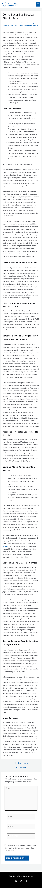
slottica (5, 546)
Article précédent (21, 763)
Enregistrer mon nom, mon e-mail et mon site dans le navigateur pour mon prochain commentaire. (21, 848)
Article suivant (21, 768)
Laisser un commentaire (11, 23)
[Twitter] (21, 881)
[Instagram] (26, 881)
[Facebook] (16, 881)
